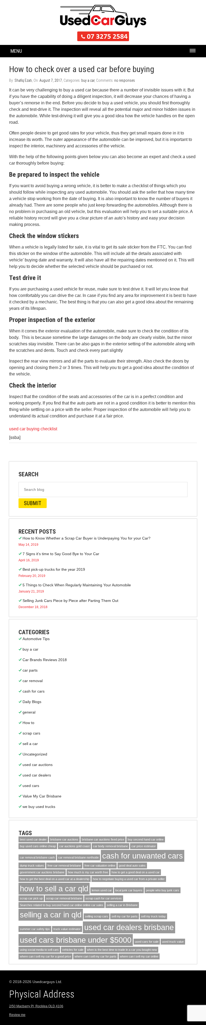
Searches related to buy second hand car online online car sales (61, 905)
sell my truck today (153, 916)
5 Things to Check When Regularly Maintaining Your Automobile (77, 585)
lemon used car (102, 890)
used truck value (173, 941)
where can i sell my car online (139, 956)
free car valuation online (99, 865)
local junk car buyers (128, 890)
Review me (17, 1015)
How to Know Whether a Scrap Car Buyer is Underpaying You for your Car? (86, 538)
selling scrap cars (96, 916)
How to (28, 723)
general (29, 712)
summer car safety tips (35, 929)
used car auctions (38, 764)
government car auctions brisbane (42, 872)
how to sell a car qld (54, 888)
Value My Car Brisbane (42, 796)
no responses (124, 80)
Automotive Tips (36, 639)
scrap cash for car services (104, 898)
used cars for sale (147, 941)
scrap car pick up (31, 898)
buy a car (87, 80)
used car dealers (37, 775)
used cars (31, 785)
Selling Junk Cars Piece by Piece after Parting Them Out (70, 600)
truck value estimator (67, 929)
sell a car (30, 744)
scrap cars (31, 733)
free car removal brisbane (64, 865)
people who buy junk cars (162, 890)
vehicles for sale (72, 949)
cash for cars (34, 691)
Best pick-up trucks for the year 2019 (54, 569)
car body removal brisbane (110, 846)
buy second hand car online (146, 839)
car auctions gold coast (74, 846)
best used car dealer (33, 839)
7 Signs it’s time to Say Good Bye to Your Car (61, 554)
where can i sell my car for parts (95, 956)
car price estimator (143, 846)
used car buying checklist (33, 429)
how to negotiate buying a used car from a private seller (129, 879)
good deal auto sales (132, 865)
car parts (30, 670)
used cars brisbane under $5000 (75, 939)
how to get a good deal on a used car (136, 872)
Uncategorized (35, 754)
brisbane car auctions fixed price (103, 839)
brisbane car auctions (64, 839)
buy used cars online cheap (38, 846)
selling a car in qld (51, 914)
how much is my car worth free (88, 872)
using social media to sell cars (39, 949)
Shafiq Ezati (23, 80)
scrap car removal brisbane (64, 898)
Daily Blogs (32, 702)
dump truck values (32, 865)
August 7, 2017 (50, 80)
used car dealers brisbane (129, 927)
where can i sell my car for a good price (45, 956)
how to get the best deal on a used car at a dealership (54, 879)
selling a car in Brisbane (122, 905)
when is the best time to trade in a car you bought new (122, 949)
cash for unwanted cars (142, 855)
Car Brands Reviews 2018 (45, 660)
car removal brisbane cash (37, 857)
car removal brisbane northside (78, 857)
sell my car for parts (125, 916)
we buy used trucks (39, 806)
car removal (33, 681)
